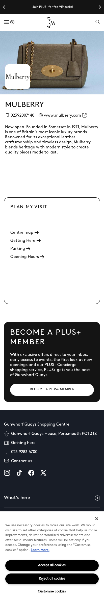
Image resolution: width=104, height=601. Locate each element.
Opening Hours (24, 257)
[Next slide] (100, 7)
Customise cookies (52, 591)
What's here (17, 498)
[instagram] (7, 473)
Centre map (21, 233)
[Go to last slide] (4, 7)
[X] (43, 473)
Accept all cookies (52, 565)
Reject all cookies (52, 578)
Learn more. (40, 550)
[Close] (96, 518)
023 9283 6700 (24, 452)
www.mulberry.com (62, 116)
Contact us (21, 461)
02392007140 (22, 116)
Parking (17, 249)
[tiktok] (19, 473)
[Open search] (97, 22)
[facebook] (31, 473)
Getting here (23, 443)
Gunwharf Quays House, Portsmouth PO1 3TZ (54, 434)
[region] (52, 556)
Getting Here (22, 241)
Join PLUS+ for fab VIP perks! (53, 7)
